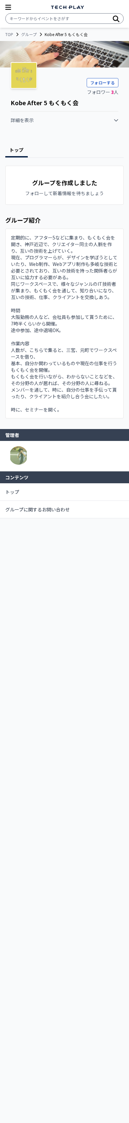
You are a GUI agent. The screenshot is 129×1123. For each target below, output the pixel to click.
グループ (29, 34)
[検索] (116, 18)
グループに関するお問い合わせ (37, 509)
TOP (9, 34)
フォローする (102, 82)
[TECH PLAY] (67, 7)
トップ (12, 492)
